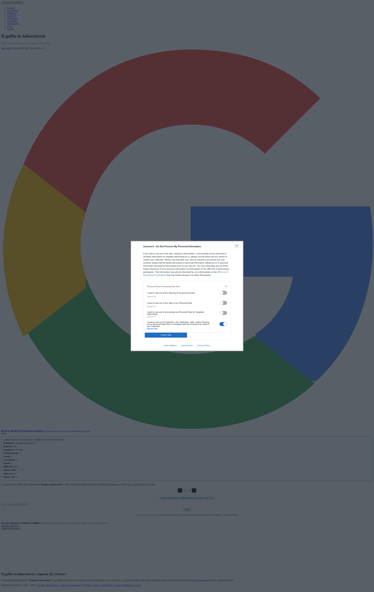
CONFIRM (166, 335)
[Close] (237, 246)
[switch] (223, 293)
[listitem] (187, 286)
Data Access (187, 345)
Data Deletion (170, 345)
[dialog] (187, 296)
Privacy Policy (203, 345)
